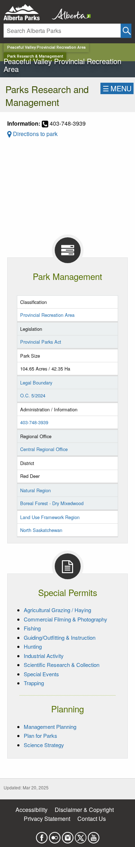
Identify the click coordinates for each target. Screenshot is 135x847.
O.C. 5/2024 (32, 395)
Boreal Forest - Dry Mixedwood (52, 503)
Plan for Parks (40, 735)
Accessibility (31, 809)
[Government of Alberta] (69, 12)
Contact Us (91, 818)
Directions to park (35, 134)
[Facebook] (42, 835)
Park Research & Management (35, 56)
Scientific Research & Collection (61, 664)
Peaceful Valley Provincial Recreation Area (46, 47)
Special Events (41, 674)
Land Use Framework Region (50, 517)
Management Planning (50, 726)
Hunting (33, 646)
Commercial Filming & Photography (65, 619)
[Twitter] (80, 835)
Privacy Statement (47, 818)
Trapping (34, 683)
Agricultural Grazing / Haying (57, 610)
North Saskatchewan (41, 530)
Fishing (32, 628)
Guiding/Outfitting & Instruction (59, 637)
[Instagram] (67, 835)
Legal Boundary (36, 382)
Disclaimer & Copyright (84, 809)
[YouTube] (93, 835)
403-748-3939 (34, 422)
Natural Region (35, 490)
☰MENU (117, 88)
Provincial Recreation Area (47, 314)
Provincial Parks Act (40, 341)
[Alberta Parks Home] (26, 12)
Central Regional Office (44, 449)
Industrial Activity (44, 655)
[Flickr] (54, 835)
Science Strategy (44, 745)
